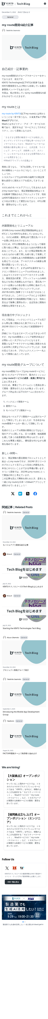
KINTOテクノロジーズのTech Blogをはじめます (23, 586)
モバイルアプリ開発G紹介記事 (15, 545)
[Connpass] (14, 868)
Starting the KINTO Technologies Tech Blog (22, 628)
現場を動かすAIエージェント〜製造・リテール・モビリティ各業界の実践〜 (24, 925)
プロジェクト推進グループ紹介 (16, 670)
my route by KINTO (11, 113)
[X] (7, 868)
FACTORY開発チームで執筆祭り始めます (20, 753)
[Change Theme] (45, 3)
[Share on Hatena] (20, 494)
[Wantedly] (22, 868)
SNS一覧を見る (13, 882)
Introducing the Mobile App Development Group (21, 713)
